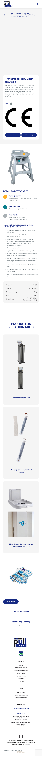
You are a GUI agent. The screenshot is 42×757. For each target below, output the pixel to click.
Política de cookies (21, 698)
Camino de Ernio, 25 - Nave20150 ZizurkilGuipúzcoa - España (21, 717)
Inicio (11, 13)
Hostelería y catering (22, 13)
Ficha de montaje (29, 135)
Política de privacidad (21, 695)
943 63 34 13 (21, 713)
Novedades (21, 673)
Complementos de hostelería (13, 15)
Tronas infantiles (30, 15)
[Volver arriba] (21, 736)
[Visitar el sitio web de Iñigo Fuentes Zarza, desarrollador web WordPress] (21, 752)
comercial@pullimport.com (21, 708)
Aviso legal (21, 692)
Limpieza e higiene (21, 668)
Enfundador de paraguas (21, 398)
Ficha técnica (13, 135)
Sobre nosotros (21, 676)
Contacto (21, 678)
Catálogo (21, 681)
